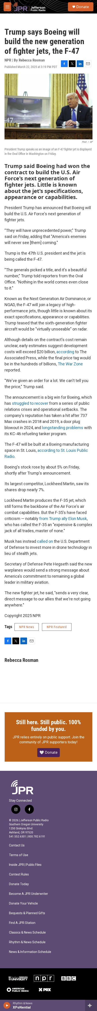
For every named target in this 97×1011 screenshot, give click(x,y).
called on (45, 541)
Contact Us (17, 845)
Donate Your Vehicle (23, 903)
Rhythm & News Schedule (27, 942)
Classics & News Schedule (27, 932)
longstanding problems (62, 427)
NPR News (26, 627)
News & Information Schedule (30, 952)
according (65, 351)
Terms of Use (18, 855)
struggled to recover (30, 403)
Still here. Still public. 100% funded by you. (48, 725)
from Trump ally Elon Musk (63, 518)
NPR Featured (57, 627)
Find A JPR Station (22, 923)
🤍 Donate (48, 752)
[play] (7, 1005)
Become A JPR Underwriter (28, 894)
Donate (82, 7)
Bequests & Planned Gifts (27, 913)
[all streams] (91, 1005)
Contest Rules (19, 874)
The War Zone (70, 364)
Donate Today (19, 884)
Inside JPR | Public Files (25, 864)
